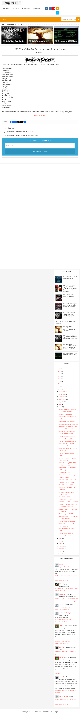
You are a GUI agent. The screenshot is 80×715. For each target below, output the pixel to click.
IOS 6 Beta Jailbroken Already (67, 482)
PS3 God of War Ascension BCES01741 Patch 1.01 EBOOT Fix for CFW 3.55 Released (70, 329)
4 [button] (43, 44)
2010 (58, 554)
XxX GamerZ (62, 594)
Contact (16, 8)
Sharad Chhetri (63, 696)
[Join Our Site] (57, 8)
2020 (58, 368)
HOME (4, 19)
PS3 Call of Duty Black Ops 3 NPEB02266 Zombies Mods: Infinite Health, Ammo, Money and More (69, 288)
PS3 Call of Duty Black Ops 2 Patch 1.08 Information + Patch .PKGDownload (69, 315)
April (60, 541)
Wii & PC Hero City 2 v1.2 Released (68, 485)
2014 (58, 384)
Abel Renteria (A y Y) (65, 613)
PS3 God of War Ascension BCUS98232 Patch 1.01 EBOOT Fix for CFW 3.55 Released (70, 346)
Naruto (61, 564)
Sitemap (7, 8)
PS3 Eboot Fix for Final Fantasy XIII (68, 424)
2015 (58, 381)
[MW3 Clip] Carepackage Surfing (68, 448)
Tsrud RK (61, 625)
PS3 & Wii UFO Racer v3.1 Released (68, 501)
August (61, 402)
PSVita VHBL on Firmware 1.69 (67, 472)
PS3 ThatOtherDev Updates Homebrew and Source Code (21, 135)
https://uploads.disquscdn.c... (67, 567)
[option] (14, 35)
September (62, 399)
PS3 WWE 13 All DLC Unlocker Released (68, 295)
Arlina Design (54, 711)
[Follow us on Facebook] (50, 8)
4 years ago (62, 590)
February (61, 546)
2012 (58, 389)
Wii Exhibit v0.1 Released (65, 414)
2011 (58, 551)
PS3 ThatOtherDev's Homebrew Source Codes (40, 49)
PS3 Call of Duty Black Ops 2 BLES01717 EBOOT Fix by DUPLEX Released (70, 337)
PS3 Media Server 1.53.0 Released (68, 479)
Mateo (61, 657)
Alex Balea (62, 647)
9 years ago (65, 704)
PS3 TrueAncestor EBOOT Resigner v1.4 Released (70, 353)
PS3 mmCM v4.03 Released (66, 533)
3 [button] (41, 44)
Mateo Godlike (59, 609)
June (60, 407)
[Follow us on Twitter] (57, 13)
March (60, 543)
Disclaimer (26, 8)
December (62, 391)
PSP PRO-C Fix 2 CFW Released (67, 536)
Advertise (37, 8)
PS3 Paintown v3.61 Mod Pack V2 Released (70, 277)
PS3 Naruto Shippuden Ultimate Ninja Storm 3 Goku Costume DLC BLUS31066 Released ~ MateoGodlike (66, 578)
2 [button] (39, 44)
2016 (58, 379)
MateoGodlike (38, 711)
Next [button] (76, 35)
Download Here (40, 115)
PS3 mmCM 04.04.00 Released (67, 436)
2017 (58, 376)
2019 (58, 371)
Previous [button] (4, 35)
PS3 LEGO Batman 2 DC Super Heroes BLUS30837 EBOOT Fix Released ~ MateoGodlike (64, 641)
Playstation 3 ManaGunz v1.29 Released (64, 651)
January (61, 548)
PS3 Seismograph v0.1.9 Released (68, 514)
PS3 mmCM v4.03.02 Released (67, 521)
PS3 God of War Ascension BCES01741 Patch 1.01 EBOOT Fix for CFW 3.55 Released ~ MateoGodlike (65, 702)
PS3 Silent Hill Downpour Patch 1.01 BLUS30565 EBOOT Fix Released (70, 305)
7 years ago (71, 621)
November (62, 394)
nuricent (61, 605)
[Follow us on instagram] (46, 8)
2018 (58, 373)
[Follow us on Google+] (53, 8)
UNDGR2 (61, 584)
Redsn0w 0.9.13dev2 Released (67, 421)
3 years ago (65, 580)
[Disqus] (40, 190)
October (61, 396)
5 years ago (73, 601)
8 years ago (65, 643)
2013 (58, 386)
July (60, 404)
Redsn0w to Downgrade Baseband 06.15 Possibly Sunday (66, 453)
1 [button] (37, 44)
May (60, 538)
